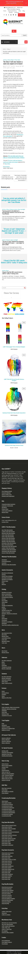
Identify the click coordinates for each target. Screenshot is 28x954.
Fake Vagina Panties (6, 802)
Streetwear (4, 620)
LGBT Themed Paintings (8, 775)
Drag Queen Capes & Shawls (9, 828)
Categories (6, 42)
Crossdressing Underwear (8, 807)
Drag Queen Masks (6, 871)
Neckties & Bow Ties (7, 610)
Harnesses (4, 913)
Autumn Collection (6, 738)
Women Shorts (5, 652)
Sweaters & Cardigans (7, 621)
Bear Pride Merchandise (7, 544)
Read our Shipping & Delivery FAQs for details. (14, 3)
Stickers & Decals (6, 780)
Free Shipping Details (7, 491)
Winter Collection (6, 743)
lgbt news (9, 67)
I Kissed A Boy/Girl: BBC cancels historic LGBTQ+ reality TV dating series (14, 261)
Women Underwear (6, 668)
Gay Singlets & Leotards (7, 791)
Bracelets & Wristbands (7, 573)
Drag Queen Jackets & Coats (9, 838)
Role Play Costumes (6, 788)
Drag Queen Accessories (8, 853)
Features (12, 209)
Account (10, 12)
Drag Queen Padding (7, 875)
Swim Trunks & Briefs (7, 683)
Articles (5, 60)
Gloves (3, 603)
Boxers (3, 663)
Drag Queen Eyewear (7, 862)
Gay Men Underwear (7, 660)
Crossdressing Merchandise (8, 812)
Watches (4, 584)
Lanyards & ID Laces (7, 715)
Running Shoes (5, 693)
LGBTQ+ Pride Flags (7, 929)
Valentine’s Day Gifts (7, 754)
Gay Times (7, 163)
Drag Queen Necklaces (7, 874)
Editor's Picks (14, 60)
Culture (8, 60)
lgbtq (13, 67)
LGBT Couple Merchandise (8, 926)
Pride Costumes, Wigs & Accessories (10, 707)
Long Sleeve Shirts (6, 638)
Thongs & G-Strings (6, 667)
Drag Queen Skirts (6, 841)
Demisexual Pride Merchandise (9, 546)
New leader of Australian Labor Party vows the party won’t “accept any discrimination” (21, 178)
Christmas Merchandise (7, 752)
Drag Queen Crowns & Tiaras (9, 859)
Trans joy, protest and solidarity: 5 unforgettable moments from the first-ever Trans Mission (14, 200)
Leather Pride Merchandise (8, 548)
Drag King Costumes (7, 895)
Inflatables (4, 710)
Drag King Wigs (5, 903)
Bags (3, 723)
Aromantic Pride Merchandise (9, 543)
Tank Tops (4, 643)
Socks (3, 617)
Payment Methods (6, 493)
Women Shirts (5, 636)
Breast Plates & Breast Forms (9, 825)
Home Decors (5, 764)
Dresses (4, 599)
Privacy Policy (5, 509)
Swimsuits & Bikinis (6, 680)
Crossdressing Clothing (7, 597)
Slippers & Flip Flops (6, 697)
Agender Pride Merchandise (8, 541)
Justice (15, 209)
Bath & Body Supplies (7, 765)
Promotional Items (6, 561)
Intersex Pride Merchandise (8, 538)
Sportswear (4, 618)
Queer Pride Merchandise (8, 536)
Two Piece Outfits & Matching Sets (10, 625)
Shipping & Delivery (12, 11)
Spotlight (23, 209)
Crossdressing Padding (7, 814)
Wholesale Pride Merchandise (9, 564)
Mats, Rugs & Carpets (7, 777)
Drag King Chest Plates (7, 892)
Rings (3, 582)
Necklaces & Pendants (7, 579)
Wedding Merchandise (7, 755)
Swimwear (4, 623)
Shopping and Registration (8, 496)
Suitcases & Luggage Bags (8, 728)
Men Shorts (4, 651)
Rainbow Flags (5, 714)
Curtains (4, 768)
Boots (3, 691)
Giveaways (4, 559)
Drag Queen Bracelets (7, 856)
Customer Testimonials (7, 505)
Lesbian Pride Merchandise (8, 531)
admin (13, 66)
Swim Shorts (5, 681)
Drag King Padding (6, 901)
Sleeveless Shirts (6, 641)
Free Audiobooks (6, 940)
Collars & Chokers (6, 914)
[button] (25, 41)
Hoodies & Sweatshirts (7, 605)
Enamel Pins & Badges (7, 576)
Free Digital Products (7, 942)
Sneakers (4, 694)
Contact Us (16, 12)
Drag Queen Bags (6, 854)
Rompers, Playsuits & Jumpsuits (9, 613)
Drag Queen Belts (6, 858)
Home (4, 11)
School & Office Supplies (8, 932)
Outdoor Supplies (6, 726)
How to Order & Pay (7, 494)
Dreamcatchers (5, 770)
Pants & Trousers (6, 612)
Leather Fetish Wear (6, 911)
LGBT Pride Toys (6, 927)
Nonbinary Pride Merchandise (9, 549)
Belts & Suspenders (6, 594)
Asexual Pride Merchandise (8, 539)
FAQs (20, 11)
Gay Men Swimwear (6, 676)
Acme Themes (17, 953)
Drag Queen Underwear (7, 845)
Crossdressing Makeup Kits (8, 811)
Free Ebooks (5, 943)
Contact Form (5, 522)
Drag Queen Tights (6, 843)
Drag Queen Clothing (7, 827)
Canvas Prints (5, 767)
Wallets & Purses (6, 730)
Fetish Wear (4, 602)
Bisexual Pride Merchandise (8, 533)
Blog (24, 11)
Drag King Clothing (6, 893)
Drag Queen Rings (6, 877)
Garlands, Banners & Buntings (9, 709)
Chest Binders (5, 793)
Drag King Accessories (7, 887)
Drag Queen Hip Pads (7, 836)
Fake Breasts (5, 801)
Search (24, 35)
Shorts (3, 615)
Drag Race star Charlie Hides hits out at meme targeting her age (7, 177)
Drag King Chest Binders (8, 890)
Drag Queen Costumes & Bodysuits (10, 832)
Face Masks (4, 600)
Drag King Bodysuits (7, 888)
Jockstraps (4, 665)
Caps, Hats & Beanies (7, 595)
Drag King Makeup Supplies (8, 898)
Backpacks (4, 725)
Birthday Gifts (5, 751)
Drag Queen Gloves (6, 864)
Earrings (4, 574)
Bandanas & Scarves (7, 592)
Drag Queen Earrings (7, 861)
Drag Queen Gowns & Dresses (9, 835)
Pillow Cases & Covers (7, 778)
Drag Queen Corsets (7, 830)
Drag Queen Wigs (6, 879)
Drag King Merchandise (7, 900)
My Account (21, 15)
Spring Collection (6, 739)
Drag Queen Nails (6, 872)
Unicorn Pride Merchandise (8, 553)
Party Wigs (4, 712)
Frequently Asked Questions (8, 504)
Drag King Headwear (7, 897)
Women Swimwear (6, 678)
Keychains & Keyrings (7, 578)
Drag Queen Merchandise (8, 840)
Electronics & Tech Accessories (9, 922)
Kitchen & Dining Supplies (8, 773)
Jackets (3, 607)
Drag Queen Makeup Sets (8, 869)
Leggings (4, 608)
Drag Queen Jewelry (6, 867)
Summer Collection (6, 741)
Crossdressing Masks (7, 809)
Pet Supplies (5, 931)
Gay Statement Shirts (7, 633)
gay (18, 66)
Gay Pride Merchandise (7, 530)
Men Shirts (4, 634)
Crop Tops (4, 639)
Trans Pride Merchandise (8, 535)
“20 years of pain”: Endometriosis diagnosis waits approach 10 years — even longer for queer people (14, 230)
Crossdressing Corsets (7, 806)
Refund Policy (5, 512)
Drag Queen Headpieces (8, 866)
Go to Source (6, 166)
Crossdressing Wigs (6, 815)
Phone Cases (5, 581)
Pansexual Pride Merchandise (9, 551)
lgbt (20, 66)
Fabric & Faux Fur (6, 772)
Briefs (3, 662)
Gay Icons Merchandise (7, 924)
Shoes (3, 696)
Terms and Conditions (7, 510)
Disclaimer (4, 507)
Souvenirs (4, 563)
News (18, 60)
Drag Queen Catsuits (7, 833)
